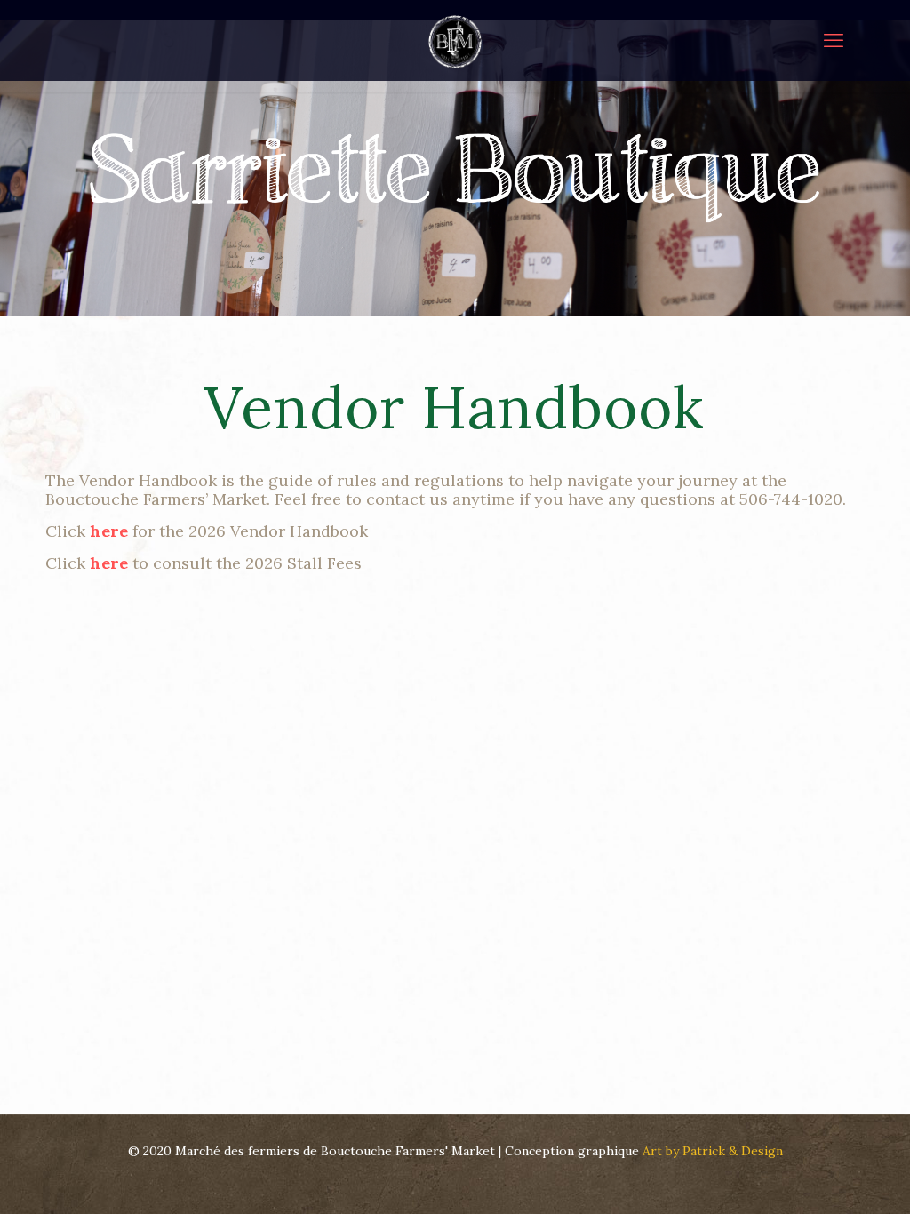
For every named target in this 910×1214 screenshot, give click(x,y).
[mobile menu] (833, 40)
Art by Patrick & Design (713, 1151)
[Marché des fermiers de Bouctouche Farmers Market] (455, 40)
